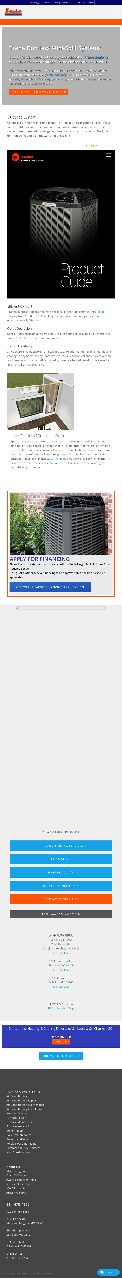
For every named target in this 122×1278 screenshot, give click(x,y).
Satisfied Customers (19, 1184)
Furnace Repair (16, 1117)
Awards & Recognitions (21, 1179)
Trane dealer (94, 57)
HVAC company (57, 75)
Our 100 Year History (19, 1175)
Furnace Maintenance (20, 1122)
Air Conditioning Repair (21, 1100)
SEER (101, 312)
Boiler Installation (17, 1139)
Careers (47, 2)
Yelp (71, 1008)
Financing (34, 2)
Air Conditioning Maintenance (25, 1105)
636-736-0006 (61, 986)
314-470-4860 (85, 2)
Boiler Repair (14, 1130)
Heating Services (17, 1113)
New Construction (18, 1152)
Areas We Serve (16, 1192)
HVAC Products (16, 1188)
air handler (58, 458)
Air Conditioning (16, 1096)
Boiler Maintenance (18, 1135)
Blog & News (62, 2)
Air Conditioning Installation (24, 1109)
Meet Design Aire (17, 1171)
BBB (50, 1008)
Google (60, 1008)
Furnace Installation (19, 1126)
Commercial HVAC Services (23, 1148)
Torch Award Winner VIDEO (61, 914)
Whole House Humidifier (21, 1143)
